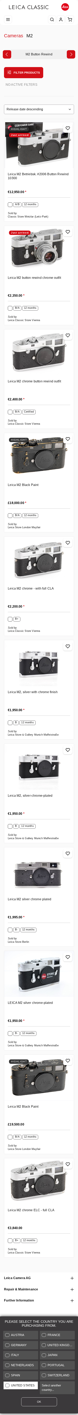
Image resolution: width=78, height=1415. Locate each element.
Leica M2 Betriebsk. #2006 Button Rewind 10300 (38, 176)
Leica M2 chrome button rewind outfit (34, 381)
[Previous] (7, 54)
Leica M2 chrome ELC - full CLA (31, 1210)
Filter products (26, 72)
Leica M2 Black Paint (23, 485)
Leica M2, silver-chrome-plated (30, 795)
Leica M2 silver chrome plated (29, 899)
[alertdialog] (39, 1365)
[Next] (71, 54)
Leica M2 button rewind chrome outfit (34, 277)
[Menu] (8, 19)
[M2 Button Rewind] (39, 54)
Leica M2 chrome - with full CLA (31, 588)
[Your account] (61, 19)
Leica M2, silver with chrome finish (33, 692)
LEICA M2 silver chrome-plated (30, 1002)
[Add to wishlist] (67, 128)
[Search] (52, 19)
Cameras (13, 35)
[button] (20, 1335)
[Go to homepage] (39, 7)
